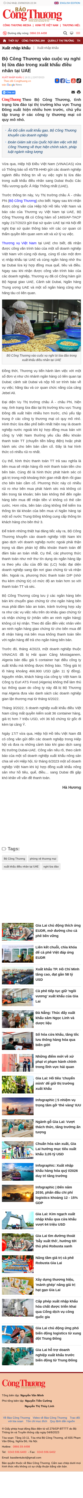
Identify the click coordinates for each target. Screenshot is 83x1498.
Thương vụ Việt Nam (19, 243)
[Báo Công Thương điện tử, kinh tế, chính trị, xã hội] (32, 13)
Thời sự (13, 40)
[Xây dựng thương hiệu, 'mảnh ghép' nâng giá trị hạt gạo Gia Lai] (18, 1286)
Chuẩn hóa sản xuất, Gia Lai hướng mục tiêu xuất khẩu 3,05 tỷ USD (56, 1149)
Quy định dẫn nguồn (62, 1421)
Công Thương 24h (33, 40)
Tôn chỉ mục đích (36, 1421)
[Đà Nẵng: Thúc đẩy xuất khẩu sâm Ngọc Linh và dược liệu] (18, 1019)
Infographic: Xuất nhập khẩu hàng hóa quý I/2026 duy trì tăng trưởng (57, 1171)
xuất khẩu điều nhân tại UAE (21, 866)
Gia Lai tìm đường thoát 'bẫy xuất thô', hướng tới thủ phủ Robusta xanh (56, 1241)
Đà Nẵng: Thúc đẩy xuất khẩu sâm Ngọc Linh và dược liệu (55, 1018)
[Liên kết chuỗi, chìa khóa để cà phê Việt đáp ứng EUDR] (18, 953)
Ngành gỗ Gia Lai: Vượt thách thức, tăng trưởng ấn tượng (58, 1127)
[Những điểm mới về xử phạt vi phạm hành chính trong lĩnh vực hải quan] (18, 1063)
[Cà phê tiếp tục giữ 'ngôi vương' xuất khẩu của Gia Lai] (18, 997)
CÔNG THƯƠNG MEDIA (17, 25)
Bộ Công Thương (22, 201)
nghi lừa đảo (51, 866)
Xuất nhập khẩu (16, 48)
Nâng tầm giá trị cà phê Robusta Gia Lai (55, 1260)
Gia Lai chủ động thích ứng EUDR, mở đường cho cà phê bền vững (58, 931)
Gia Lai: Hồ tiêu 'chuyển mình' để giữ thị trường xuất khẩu (55, 1083)
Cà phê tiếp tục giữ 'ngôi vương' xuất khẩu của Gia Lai (57, 996)
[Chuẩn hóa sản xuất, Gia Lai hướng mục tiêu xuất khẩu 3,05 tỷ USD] (18, 1150)
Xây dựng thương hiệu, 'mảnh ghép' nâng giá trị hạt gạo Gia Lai (55, 1285)
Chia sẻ (10, 92)
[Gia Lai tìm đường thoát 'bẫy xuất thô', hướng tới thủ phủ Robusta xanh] (18, 1242)
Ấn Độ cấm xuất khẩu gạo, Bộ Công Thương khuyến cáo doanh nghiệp (42, 132)
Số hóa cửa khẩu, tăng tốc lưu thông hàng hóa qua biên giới (57, 1040)
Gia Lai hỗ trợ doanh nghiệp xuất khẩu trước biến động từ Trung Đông (56, 1355)
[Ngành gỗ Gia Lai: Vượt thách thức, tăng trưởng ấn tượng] (18, 1128)
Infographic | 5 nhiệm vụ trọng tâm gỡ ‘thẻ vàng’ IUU (58, 1102)
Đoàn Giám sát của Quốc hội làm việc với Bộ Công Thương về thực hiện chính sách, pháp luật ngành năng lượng (42, 147)
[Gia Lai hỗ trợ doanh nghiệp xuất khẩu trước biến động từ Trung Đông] (18, 1356)
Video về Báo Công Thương (50, 1417)
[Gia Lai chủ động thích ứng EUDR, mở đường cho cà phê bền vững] (18, 932)
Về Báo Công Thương (16, 1417)
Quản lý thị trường (61, 40)
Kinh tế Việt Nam (46, 25)
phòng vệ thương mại (43, 858)
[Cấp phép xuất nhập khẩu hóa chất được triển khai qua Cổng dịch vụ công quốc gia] (18, 1308)
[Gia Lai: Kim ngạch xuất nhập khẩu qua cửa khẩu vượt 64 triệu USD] (18, 1220)
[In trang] (78, 92)
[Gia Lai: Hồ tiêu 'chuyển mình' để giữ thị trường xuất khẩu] (18, 1084)
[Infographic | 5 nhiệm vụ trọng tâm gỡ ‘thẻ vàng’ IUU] (18, 1106)
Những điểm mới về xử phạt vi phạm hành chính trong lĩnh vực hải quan (56, 1062)
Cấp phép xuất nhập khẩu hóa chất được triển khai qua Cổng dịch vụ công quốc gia (57, 1309)
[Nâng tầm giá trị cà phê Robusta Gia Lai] (18, 1264)
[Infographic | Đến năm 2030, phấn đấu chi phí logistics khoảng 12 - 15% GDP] (18, 1193)
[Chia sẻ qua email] (73, 92)
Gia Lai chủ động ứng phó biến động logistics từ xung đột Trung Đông (58, 1333)
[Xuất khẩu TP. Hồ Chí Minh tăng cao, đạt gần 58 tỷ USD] (18, 975)
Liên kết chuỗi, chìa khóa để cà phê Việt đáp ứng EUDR (56, 952)
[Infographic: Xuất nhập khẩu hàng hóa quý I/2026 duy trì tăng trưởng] (18, 1172)
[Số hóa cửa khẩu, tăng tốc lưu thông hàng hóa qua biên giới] (18, 1041)
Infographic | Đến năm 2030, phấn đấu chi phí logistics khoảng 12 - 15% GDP (57, 1195)
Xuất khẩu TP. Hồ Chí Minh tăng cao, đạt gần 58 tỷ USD (57, 974)
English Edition (70, 3)
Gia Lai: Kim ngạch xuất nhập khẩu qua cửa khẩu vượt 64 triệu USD (56, 1219)
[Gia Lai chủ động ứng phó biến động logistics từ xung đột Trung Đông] (18, 1334)
